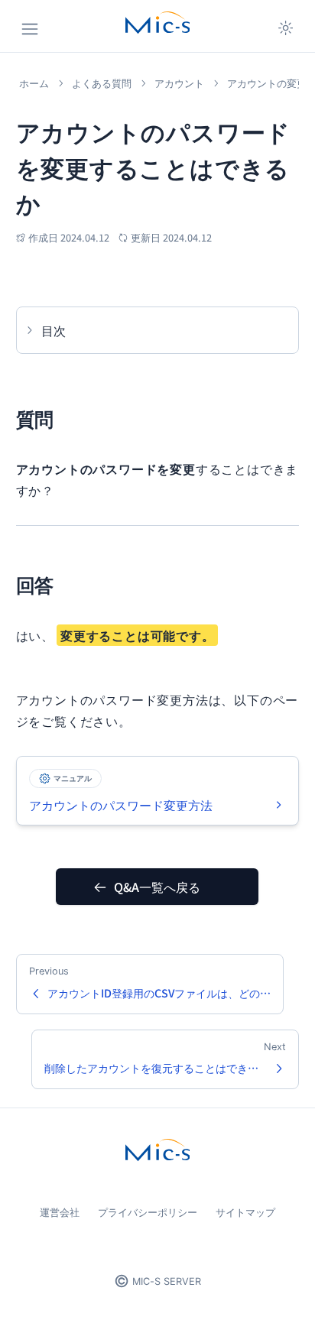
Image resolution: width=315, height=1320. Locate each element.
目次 (53, 330)
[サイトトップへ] (157, 22)
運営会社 (60, 1212)
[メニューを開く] (30, 29)
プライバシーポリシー (147, 1212)
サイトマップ (245, 1212)
